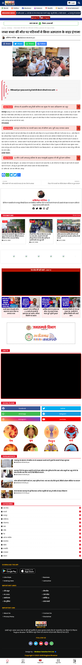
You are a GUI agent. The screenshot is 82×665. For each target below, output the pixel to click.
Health (50, 8)
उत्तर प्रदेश (42, 508)
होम (7, 663)
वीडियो (23, 663)
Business (28, 8)
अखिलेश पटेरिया (39, 200)
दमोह (42, 530)
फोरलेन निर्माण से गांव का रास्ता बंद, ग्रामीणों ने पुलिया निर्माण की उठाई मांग (71, 312)
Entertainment (73, 8)
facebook (22, 408)
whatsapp (22, 414)
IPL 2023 (7, 594)
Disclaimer (47, 617)
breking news (9, 581)
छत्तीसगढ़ (42, 519)
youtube (63, 419)
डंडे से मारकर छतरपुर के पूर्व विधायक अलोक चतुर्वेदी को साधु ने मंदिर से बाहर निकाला (40, 491)
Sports (60, 8)
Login (73, 3)
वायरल (42, 556)
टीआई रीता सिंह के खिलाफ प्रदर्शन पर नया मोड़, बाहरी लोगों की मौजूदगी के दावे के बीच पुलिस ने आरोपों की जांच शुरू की (40, 237)
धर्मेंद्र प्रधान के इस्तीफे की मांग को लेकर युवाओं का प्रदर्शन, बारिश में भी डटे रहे (68, 236)
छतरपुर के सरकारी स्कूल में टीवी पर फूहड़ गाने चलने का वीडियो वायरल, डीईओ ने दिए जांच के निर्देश (13, 236)
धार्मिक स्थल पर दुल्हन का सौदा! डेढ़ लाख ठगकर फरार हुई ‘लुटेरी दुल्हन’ (51, 311)
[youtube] (40, 208)
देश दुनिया (7, 601)
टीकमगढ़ (42, 523)
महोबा (42, 545)
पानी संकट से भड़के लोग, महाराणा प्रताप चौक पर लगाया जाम (11, 311)
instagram (22, 419)
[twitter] (37, 208)
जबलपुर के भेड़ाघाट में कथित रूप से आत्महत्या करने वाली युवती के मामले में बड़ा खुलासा (41, 460)
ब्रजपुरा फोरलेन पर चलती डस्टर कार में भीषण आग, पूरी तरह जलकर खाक (41, 128)
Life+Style (7, 577)
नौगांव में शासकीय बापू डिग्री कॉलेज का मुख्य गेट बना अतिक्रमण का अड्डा (41, 107)
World (6, 8)
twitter (62, 408)
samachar (47, 581)
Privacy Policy (9, 617)
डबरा (42, 526)
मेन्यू (74, 663)
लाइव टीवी (40, 663)
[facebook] (33, 208)
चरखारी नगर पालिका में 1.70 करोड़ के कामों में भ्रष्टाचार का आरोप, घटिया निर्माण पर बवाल (31, 312)
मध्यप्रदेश (42, 541)
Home (4, 28)
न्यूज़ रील (58, 663)
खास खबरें (46, 601)
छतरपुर (9, 28)
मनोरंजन (7, 598)
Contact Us (47, 613)
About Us (7, 613)
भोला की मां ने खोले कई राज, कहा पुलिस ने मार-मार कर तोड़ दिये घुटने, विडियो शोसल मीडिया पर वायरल (47, 481)
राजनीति (42, 548)
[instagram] (44, 208)
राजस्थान (41, 552)
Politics (16, 8)
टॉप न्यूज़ (7, 591)
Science (39, 8)
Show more (76, 215)
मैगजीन (45, 591)
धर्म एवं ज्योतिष (42, 537)
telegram (62, 414)
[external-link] (47, 208)
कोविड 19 (46, 598)
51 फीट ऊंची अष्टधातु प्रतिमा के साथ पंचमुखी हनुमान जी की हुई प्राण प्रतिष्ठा (42, 158)
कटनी (41, 512)
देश (42, 534)
